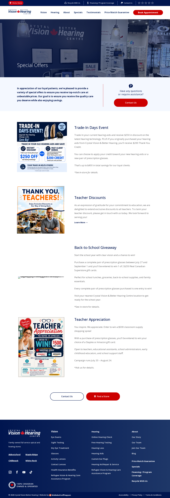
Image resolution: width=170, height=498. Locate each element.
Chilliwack (13, 460)
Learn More (79, 222)
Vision (43, 12)
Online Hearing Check (102, 437)
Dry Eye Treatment (60, 448)
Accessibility (124, 495)
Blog (134, 453)
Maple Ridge (32, 454)
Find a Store (103, 396)
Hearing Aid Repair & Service (105, 464)
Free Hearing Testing (102, 442)
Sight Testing (57, 442)
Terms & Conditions (153, 495)
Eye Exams (56, 437)
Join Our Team (138, 448)
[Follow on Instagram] (10, 472)
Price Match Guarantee (117, 12)
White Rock (31, 460)
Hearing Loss (98, 448)
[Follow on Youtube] (24, 472)
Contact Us (131, 102)
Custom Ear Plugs (100, 459)
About (66, 12)
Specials (78, 12)
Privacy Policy (137, 495)
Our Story (136, 437)
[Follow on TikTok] (31, 472)
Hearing (55, 12)
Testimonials (93, 12)
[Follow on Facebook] (17, 472)
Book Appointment (148, 12)
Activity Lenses (58, 459)
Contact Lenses (58, 464)
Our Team (136, 442)
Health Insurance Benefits (63, 469)
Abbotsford (14, 454)
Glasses (55, 453)
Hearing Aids (98, 453)
